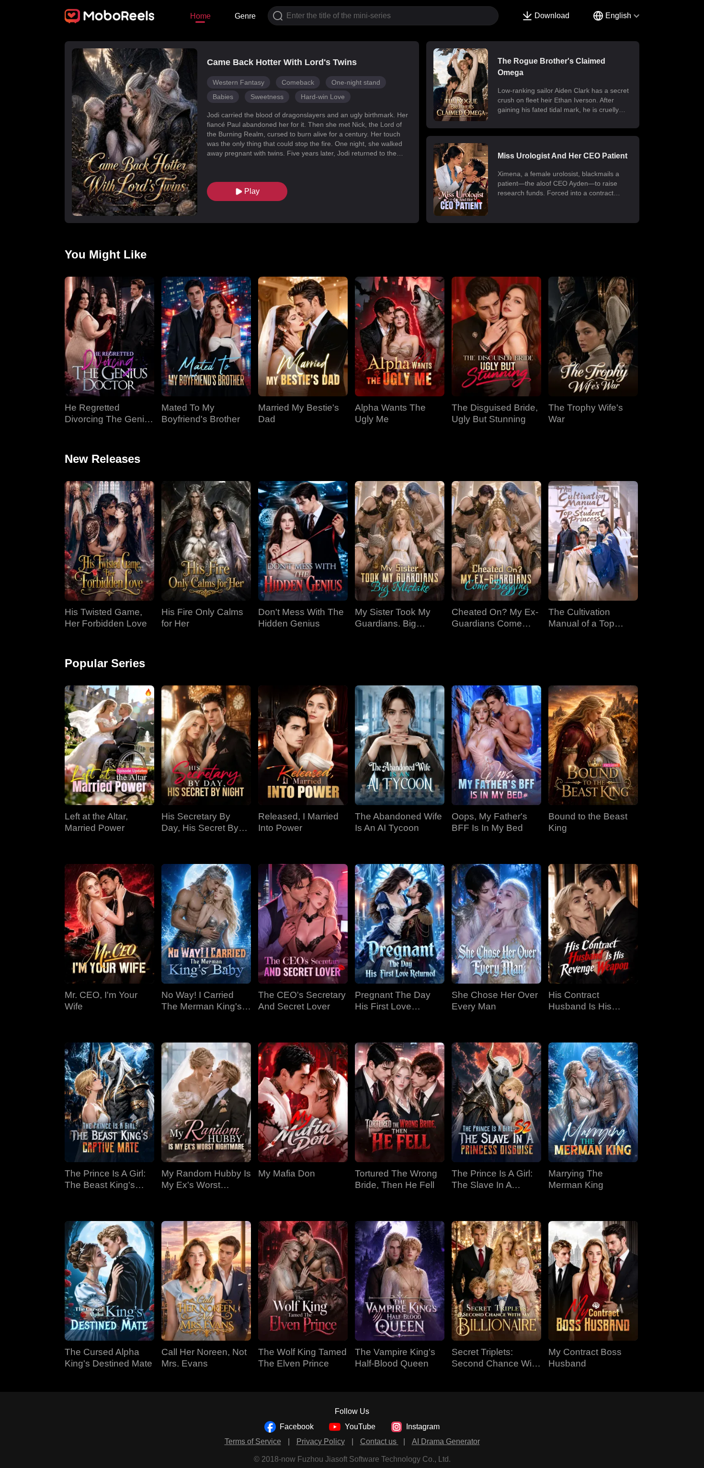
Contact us (379, 1441)
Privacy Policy (320, 1441)
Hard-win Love (323, 97)
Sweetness (267, 97)
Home (200, 16)
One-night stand (355, 82)
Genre (245, 16)
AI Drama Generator (446, 1441)
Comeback (298, 82)
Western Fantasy (238, 82)
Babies (223, 97)
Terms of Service (253, 1441)
